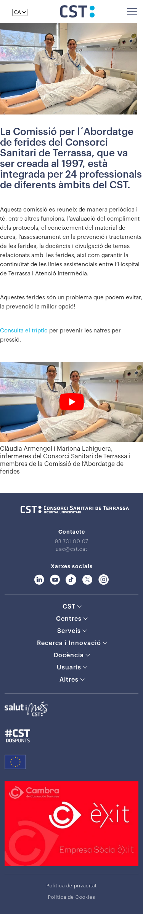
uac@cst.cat (71, 549)
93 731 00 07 (71, 541)
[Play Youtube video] (71, 402)
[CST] (77, 16)
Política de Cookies (71, 897)
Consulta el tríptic (24, 331)
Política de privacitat (72, 886)
